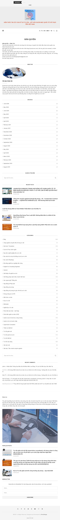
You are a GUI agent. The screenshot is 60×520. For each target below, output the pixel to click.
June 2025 (6, 110)
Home (30, 5)
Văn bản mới (31, 345)
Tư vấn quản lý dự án (31, 334)
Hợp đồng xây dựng (31, 287)
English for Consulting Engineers (31, 266)
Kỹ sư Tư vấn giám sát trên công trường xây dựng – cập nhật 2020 (33, 470)
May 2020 (6, 149)
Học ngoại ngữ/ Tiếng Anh (31, 280)
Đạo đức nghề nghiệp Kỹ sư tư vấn (31, 253)
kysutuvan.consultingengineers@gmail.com (17, 56)
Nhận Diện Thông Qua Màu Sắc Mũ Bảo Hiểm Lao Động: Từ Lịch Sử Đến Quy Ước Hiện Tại (30, 366)
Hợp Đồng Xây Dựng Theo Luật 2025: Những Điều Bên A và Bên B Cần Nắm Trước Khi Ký (34, 216)
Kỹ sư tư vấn (31, 300)
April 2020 (6, 153)
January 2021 (7, 128)
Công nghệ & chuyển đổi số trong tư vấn (31, 242)
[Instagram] (42, 30)
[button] (23, 2)
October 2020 (7, 138)
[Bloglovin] (49, 30)
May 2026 (6, 107)
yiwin (3, 366)
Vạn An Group (5, 378)
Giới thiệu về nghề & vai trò (31, 273)
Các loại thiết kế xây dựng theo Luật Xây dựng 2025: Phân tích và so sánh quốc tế (35, 225)
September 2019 (8, 163)
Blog (31, 239)
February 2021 (7, 124)
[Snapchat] (51, 30)
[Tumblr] (46, 30)
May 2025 (6, 114)
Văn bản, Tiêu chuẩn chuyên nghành (31, 348)
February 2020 (7, 160)
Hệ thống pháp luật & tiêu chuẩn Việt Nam (31, 276)
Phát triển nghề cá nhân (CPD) (31, 314)
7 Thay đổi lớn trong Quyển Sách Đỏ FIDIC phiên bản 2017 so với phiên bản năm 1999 (35, 383)
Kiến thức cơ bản (31, 297)
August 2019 (7, 167)
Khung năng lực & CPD (31, 294)
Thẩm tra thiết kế (31, 328)
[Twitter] (39, 30)
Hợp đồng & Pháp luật (31, 283)
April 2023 (6, 121)
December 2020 (8, 131)
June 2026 (6, 103)
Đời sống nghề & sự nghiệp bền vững (31, 263)
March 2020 (7, 156)
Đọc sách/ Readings (31, 259)
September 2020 (8, 142)
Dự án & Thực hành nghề (31, 249)
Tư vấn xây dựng (31, 341)
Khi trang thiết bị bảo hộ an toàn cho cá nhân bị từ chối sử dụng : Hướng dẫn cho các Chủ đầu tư (33, 375)
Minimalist (31, 304)
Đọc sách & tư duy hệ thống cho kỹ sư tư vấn (31, 256)
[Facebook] (41, 30)
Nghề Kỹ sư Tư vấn (31, 307)
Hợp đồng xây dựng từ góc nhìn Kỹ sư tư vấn (31, 290)
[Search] (54, 30)
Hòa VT (4, 375)
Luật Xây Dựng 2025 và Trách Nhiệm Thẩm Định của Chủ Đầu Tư (21, 208)
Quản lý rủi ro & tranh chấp (31, 321)
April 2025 (6, 117)
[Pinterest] (44, 30)
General (31, 270)
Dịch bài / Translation (31, 246)
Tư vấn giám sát (31, 331)
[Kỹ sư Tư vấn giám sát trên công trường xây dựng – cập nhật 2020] (7, 473)
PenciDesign (44, 514)
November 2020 (8, 135)
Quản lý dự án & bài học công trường (31, 317)
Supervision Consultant (31, 324)
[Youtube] (47, 30)
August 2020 (7, 145)
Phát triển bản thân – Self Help (31, 311)
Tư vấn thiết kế (31, 338)
